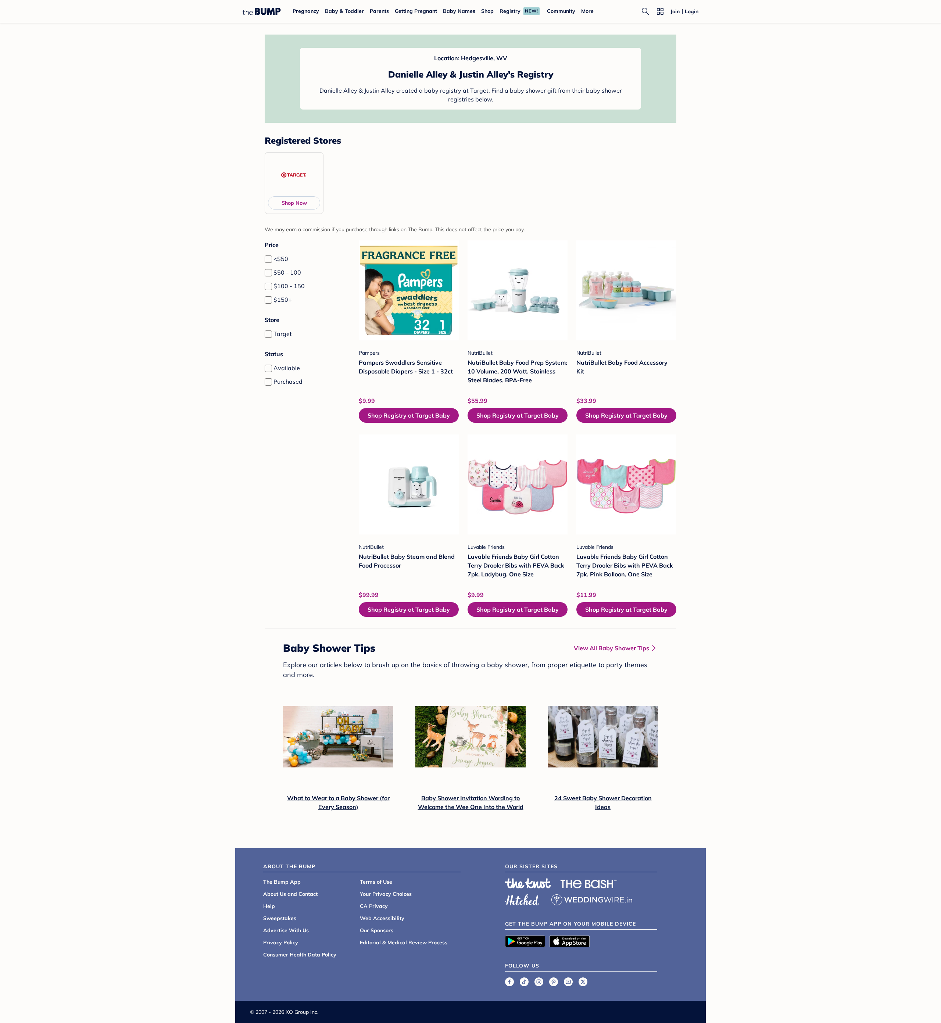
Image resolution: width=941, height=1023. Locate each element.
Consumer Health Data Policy (299, 954)
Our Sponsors (376, 930)
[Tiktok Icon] (524, 981)
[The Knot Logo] (528, 883)
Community (561, 11)
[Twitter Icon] (583, 981)
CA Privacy (374, 906)
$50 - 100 (287, 272)
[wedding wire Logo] (591, 898)
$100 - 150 (289, 286)
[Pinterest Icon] (553, 981)
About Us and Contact (290, 894)
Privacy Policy (280, 942)
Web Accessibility (382, 918)
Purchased (288, 381)
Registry (510, 11)
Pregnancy (306, 11)
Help (269, 906)
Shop (487, 11)
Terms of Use (376, 882)
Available (286, 368)
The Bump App (282, 882)
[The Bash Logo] (589, 884)
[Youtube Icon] (568, 981)
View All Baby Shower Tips (611, 648)
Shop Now (294, 203)
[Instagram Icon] (538, 981)
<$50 (280, 258)
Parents (379, 11)
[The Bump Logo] (262, 11)
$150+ (282, 299)
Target (282, 333)
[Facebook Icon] (509, 981)
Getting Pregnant (416, 11)
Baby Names (459, 11)
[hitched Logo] (522, 898)
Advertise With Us (286, 930)
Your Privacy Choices (386, 894)
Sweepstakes (279, 918)
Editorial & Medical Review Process (403, 942)
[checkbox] (268, 259)
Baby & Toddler (344, 11)
